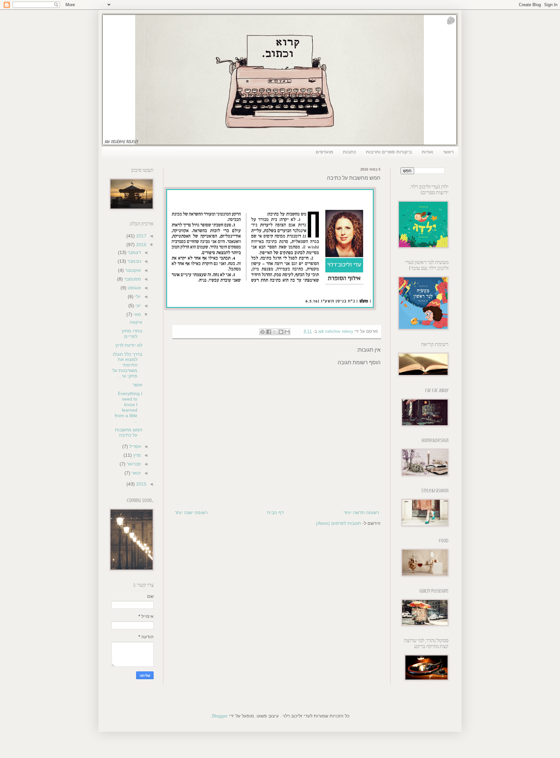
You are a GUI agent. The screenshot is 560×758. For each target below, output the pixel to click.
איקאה (136, 322)
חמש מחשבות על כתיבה (128, 432)
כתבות (349, 151)
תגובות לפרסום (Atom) (338, 523)
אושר (137, 384)
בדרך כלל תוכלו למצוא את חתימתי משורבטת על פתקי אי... (127, 365)
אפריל (134, 446)
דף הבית (275, 512)
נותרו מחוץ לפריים (132, 333)
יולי (137, 296)
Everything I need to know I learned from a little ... (128, 407)
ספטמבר (132, 279)
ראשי (448, 151)
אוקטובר (132, 270)
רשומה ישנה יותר (191, 512)
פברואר (133, 463)
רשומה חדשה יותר (361, 512)
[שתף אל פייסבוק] (268, 332)
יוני (137, 305)
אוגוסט (133, 287)
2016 (140, 244)
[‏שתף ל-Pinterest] (262, 332)
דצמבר (133, 252)
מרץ (136, 455)
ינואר (135, 472)
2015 (140, 484)
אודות (427, 151)
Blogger (220, 715)
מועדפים (324, 151)
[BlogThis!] (281, 332)
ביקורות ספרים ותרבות (389, 151)
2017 (140, 235)
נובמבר (133, 261)
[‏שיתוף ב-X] (275, 332)
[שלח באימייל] (287, 332)
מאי (136, 314)
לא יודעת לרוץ (128, 345)
